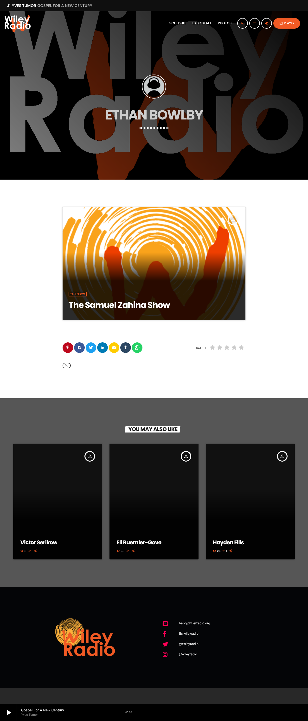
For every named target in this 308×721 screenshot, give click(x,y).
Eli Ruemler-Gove (139, 542)
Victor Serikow (39, 542)
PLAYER (286, 23)
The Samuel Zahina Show (119, 305)
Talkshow (77, 294)
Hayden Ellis (228, 542)
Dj (67, 365)
